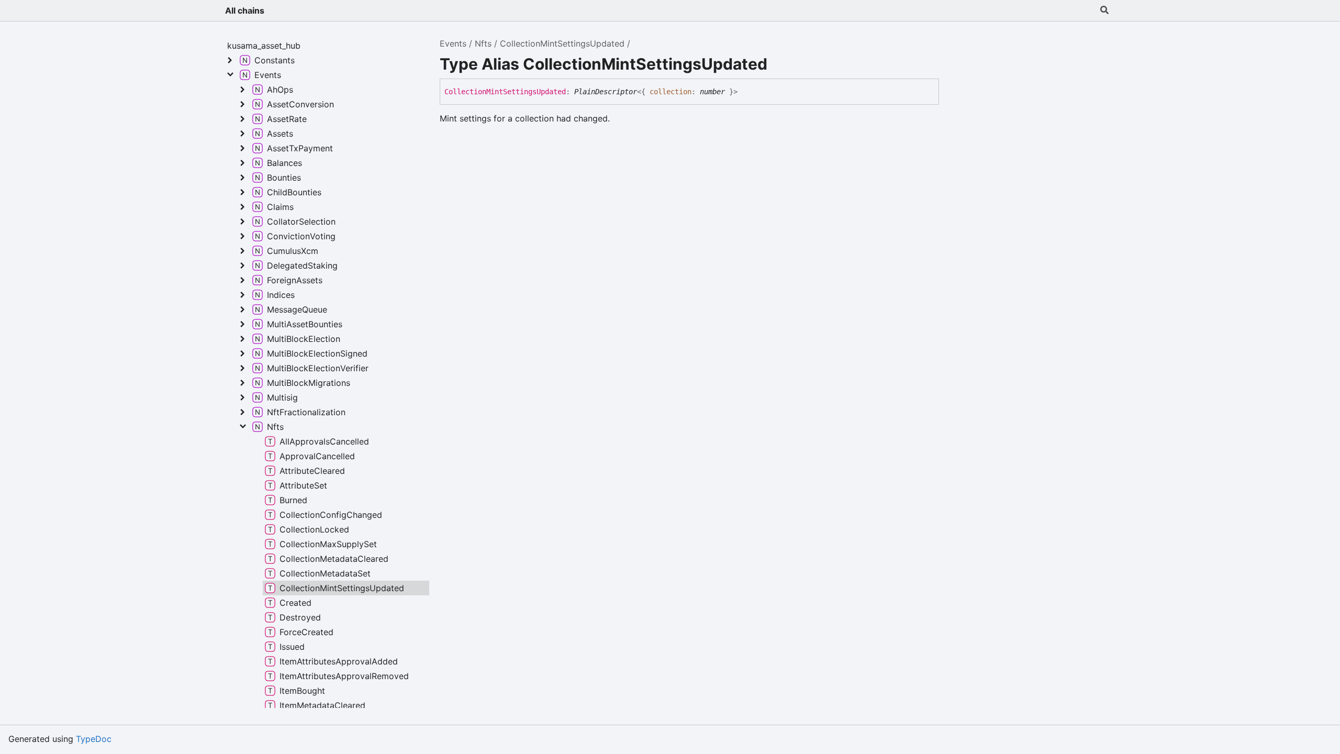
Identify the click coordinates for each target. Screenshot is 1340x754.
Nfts (483, 43)
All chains (244, 10)
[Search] (1104, 10)
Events (453, 43)
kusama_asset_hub (263, 45)
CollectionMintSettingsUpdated (562, 43)
